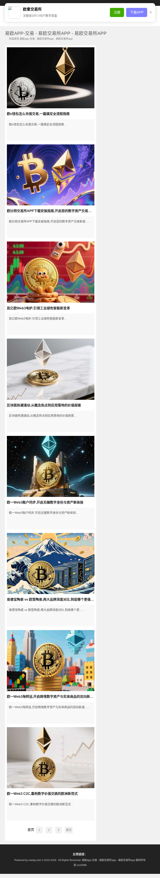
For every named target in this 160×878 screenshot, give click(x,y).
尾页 (69, 830)
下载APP (137, 12)
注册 (117, 12)
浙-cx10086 (80, 865)
